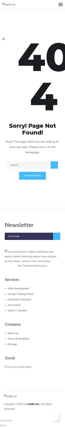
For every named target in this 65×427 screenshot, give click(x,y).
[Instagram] (20, 375)
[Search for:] (32, 165)
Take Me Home (32, 175)
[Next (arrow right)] (4, 425)
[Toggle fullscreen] (4, 420)
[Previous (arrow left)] (1, 425)
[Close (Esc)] (10, 420)
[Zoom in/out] (1, 420)
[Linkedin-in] (9, 375)
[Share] (7, 420)
